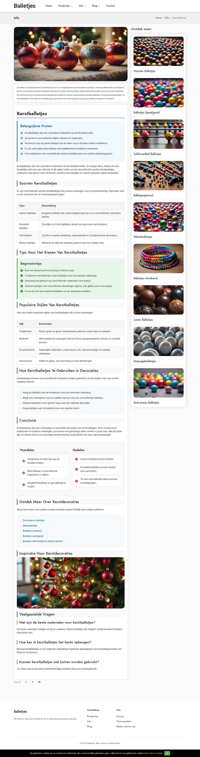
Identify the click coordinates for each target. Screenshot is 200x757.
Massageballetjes (145, 361)
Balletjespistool (143, 195)
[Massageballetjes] (159, 341)
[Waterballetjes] (159, 216)
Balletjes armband (32, 531)
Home (49, 5)
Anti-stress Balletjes (146, 403)
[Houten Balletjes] (159, 51)
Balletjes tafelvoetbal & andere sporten (43, 541)
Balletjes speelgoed (33, 536)
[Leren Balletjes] (159, 299)
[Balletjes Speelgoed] (159, 92)
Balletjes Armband (145, 278)
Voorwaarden (123, 721)
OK (167, 753)
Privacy (120, 716)
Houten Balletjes (144, 71)
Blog (95, 5)
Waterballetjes (30, 525)
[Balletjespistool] (159, 175)
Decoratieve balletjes (34, 520)
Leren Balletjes (143, 320)
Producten (65, 5)
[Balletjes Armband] (159, 258)
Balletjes (20, 711)
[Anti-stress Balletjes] (159, 382)
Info (81, 5)
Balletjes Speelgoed (147, 112)
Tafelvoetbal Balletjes (147, 154)
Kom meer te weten (153, 753)
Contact (110, 5)
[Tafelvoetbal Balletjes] (159, 133)
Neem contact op (125, 726)
